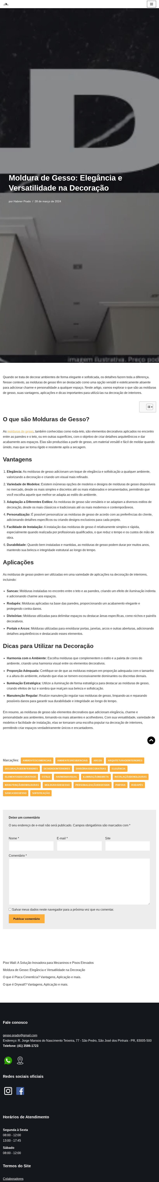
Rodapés (137, 785)
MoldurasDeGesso (57, 785)
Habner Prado (22, 201)
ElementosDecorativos (20, 777)
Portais (120, 785)
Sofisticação (41, 793)
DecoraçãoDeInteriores (21, 768)
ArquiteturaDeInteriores (125, 760)
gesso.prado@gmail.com (20, 1035)
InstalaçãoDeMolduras (131, 777)
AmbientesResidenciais (72, 760)
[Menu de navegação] (151, 4)
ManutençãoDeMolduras (22, 785)
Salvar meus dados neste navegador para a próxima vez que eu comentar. (63, 909)
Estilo (46, 777)
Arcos (97, 760)
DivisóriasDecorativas (91, 768)
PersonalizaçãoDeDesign (92, 785)
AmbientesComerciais (37, 760)
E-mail (62, 838)
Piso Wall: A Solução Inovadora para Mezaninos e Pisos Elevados (48, 962)
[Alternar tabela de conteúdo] (147, 407)
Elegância (118, 768)
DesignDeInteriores (57, 768)
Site (108, 838)
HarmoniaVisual (66, 777)
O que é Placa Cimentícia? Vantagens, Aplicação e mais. (42, 977)
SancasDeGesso (15, 793)
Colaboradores (13, 1178)
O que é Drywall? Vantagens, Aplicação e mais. (35, 984)
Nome (14, 838)
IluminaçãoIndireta (96, 777)
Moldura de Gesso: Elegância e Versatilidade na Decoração (44, 970)
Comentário (18, 855)
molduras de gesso (20, 431)
